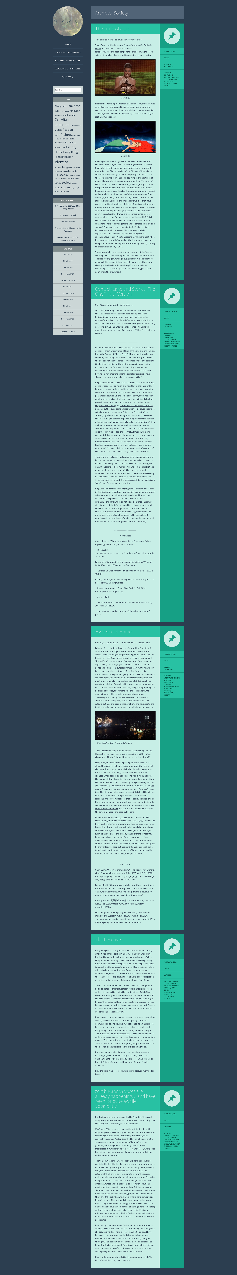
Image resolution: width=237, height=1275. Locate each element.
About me (73, 106)
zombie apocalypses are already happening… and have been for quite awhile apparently (125, 1098)
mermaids (173, 79)
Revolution (168, 693)
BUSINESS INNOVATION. (67, 60)
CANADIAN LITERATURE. (68, 68)
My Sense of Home (113, 631)
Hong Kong (168, 689)
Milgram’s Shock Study (105, 405)
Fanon (176, 986)
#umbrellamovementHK (106, 808)
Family (59, 139)
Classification (170, 340)
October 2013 (67, 325)
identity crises (120, 817)
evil (56, 139)
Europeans (168, 342)
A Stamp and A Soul (68, 215)
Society (167, 83)
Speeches (57, 188)
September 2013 (68, 331)
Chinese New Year (75, 125)
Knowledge (62, 167)
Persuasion (168, 81)
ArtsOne (167, 982)
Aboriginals (169, 333)
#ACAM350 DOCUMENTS (68, 52)
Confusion (168, 75)
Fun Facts (70, 142)
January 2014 (67, 312)
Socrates (74, 183)
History (176, 342)
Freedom (167, 684)
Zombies (167, 1148)
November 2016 (67, 274)
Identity (167, 691)
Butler (65, 115)
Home (67, 44)
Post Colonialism (169, 995)
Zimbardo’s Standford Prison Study (136, 405)
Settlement (76, 178)
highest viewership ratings (117, 168)
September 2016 (68, 280)
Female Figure (169, 1140)
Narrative (168, 1144)
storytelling (74, 188)
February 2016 (68, 293)
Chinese (175, 982)
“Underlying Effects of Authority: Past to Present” (118, 415)
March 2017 (67, 261)
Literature (168, 344)
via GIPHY (125, 98)
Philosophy (61, 175)
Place (70, 175)
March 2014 (67, 306)
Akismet (17, 1273)
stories (174, 83)
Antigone (66, 111)
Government (169, 686)
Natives (176, 344)
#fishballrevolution (104, 753)
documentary (169, 77)
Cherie (166, 58)
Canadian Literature (168, 336)
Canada (71, 114)
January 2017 (67, 267)
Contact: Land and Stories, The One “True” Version (125, 291)
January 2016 (67, 299)
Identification (169, 992)
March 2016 (67, 286)
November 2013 (67, 319)
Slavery (58, 183)
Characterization (171, 1135)
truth (166, 86)
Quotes (78, 175)
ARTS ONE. (67, 76)
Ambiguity (168, 73)
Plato (73, 175)
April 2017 (68, 254)
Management (59, 171)
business (58, 115)
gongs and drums (103, 667)
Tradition (62, 191)
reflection (57, 179)
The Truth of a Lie (112, 29)
